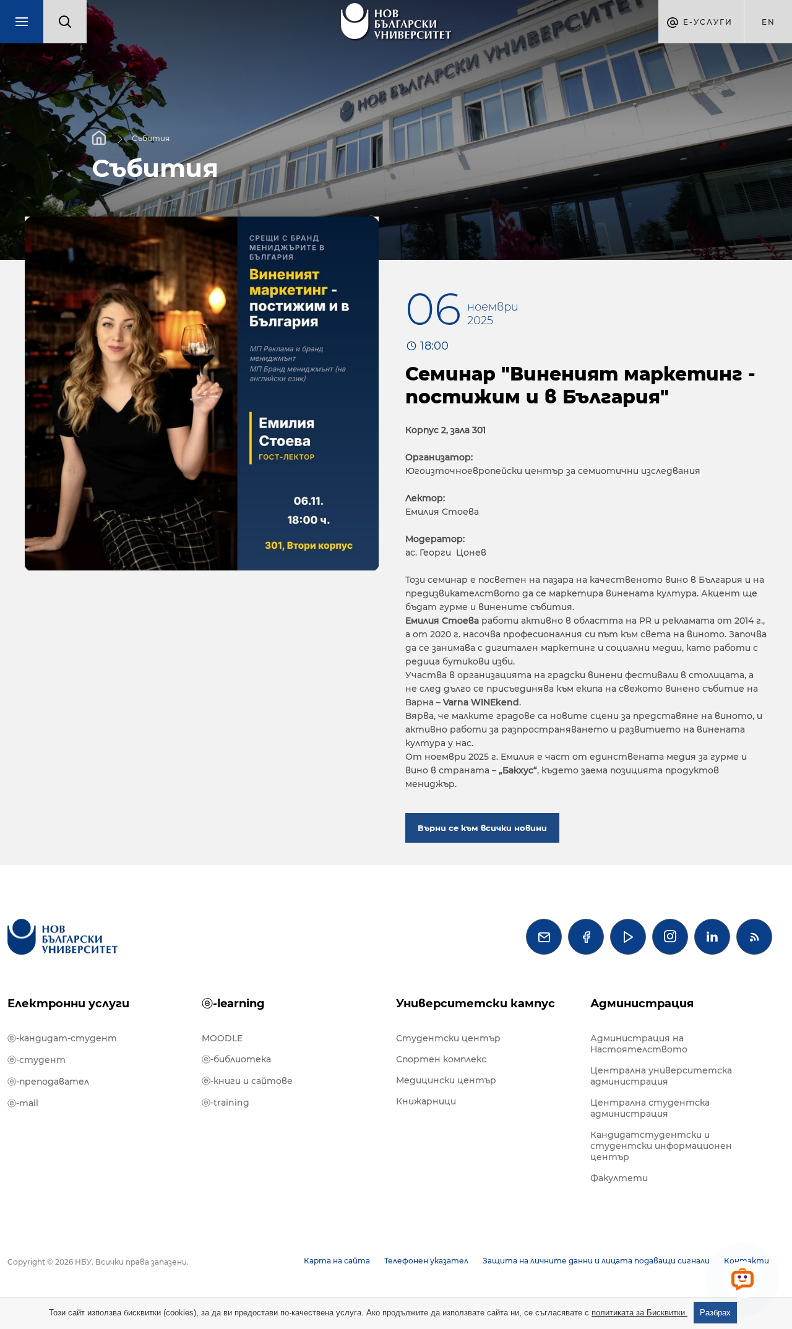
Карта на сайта (337, 1260)
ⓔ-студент (36, 1059)
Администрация (642, 1003)
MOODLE (222, 1038)
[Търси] (65, 21)
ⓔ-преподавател (48, 1081)
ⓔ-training (225, 1102)
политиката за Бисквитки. (639, 1312)
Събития (151, 137)
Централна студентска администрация (650, 1108)
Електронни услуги (68, 1003)
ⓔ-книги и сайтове (247, 1080)
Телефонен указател (426, 1260)
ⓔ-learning (233, 1003)
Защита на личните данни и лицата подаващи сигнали (596, 1260)
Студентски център (448, 1038)
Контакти (746, 1260)
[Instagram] (670, 937)
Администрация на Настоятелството (638, 1044)
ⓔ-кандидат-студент (62, 1038)
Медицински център (446, 1080)
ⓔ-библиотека (236, 1059)
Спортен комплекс (441, 1059)
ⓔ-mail (22, 1103)
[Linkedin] (712, 937)
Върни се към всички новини (482, 828)
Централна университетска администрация (661, 1076)
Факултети (619, 1178)
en (768, 22)
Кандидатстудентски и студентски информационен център (661, 1146)
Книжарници (426, 1101)
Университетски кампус (475, 1003)
